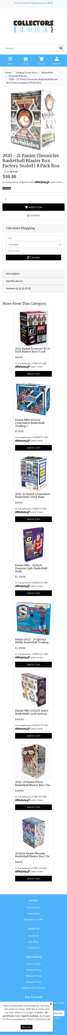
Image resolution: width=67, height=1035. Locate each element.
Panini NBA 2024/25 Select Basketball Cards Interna (31, 712)
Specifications (14, 281)
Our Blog (33, 941)
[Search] (61, 48)
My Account (33, 907)
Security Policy (33, 981)
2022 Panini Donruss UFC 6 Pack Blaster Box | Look (32, 350)
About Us (34, 935)
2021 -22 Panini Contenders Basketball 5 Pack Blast (32, 496)
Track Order (33, 913)
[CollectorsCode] (33, 26)
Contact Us (33, 947)
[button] (33, 215)
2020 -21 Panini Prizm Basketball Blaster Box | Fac (32, 784)
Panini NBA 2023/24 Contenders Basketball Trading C (29, 423)
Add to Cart (35, 207)
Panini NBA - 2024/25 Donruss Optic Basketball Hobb (31, 568)
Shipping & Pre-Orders (33, 987)
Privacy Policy (33, 969)
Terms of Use (33, 963)
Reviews (11, 288)
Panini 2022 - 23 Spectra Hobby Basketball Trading (31, 641)
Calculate (34, 257)
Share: (7, 172)
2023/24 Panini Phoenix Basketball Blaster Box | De (32, 855)
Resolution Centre (33, 919)
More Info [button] (26, 1027)
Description (12, 273)
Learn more (56, 182)
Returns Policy (33, 975)
